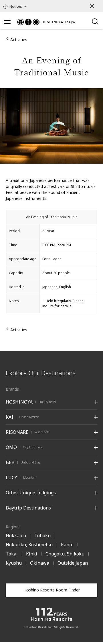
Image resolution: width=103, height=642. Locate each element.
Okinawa (39, 563)
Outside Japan (73, 563)
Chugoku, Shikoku (64, 554)
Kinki (31, 554)
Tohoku (42, 535)
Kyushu (14, 563)
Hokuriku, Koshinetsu (29, 544)
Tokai (12, 554)
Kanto (67, 544)
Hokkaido (16, 535)
